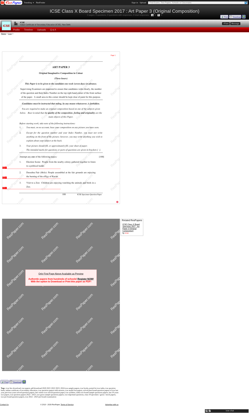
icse (10, 34)
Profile (16, 30)
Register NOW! (86, 279)
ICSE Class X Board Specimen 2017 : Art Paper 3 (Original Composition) (131, 227)
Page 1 (113, 55)
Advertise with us (111, 405)
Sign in (135, 3)
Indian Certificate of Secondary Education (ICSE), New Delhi (45, 25)
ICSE (22, 22)
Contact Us (4, 405)
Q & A (53, 30)
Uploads (41, 30)
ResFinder (40, 3)
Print (225, 17)
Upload (143, 3)
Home (3, 34)
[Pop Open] (210, 411)
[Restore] (206, 411)
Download (236, 17)
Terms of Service (67, 405)
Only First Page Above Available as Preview (60, 274)
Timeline (28, 30)
